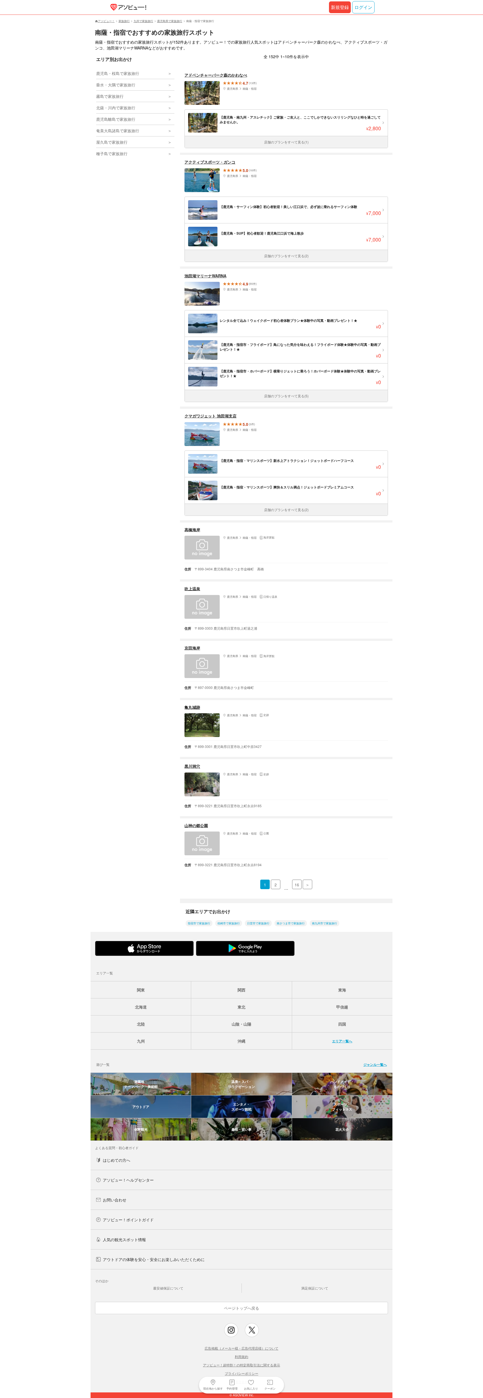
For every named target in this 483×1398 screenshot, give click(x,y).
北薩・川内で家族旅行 (115, 107)
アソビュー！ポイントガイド (128, 1219)
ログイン (363, 7)
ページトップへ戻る (241, 1308)
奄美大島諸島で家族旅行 (117, 130)
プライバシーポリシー (241, 1373)
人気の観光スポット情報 (124, 1239)
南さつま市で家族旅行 (291, 923)
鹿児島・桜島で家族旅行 (117, 73)
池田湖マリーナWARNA (205, 275)
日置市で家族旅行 (258, 923)
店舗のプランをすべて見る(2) (286, 255)
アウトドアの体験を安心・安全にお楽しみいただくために (154, 1259)
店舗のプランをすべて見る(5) (286, 395)
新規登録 (340, 7)
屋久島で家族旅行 (111, 142)
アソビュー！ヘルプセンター (128, 1180)
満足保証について (314, 1288)
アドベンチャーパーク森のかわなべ (215, 75)
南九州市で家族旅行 (324, 923)
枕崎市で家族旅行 (228, 923)
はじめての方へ (116, 1160)
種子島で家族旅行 (111, 153)
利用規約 (241, 1356)
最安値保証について (168, 1288)
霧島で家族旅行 (110, 96)
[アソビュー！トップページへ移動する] (127, 7)
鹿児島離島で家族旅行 (115, 119)
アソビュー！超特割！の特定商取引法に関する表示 (241, 1364)
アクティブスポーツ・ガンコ (209, 162)
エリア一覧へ (342, 1040)
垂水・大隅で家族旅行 (115, 85)
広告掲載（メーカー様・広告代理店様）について (241, 1348)
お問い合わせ (114, 1200)
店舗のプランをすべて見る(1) (286, 142)
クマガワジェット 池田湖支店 (210, 416)
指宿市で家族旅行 (199, 923)
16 (297, 884)
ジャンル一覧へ (375, 1064)
